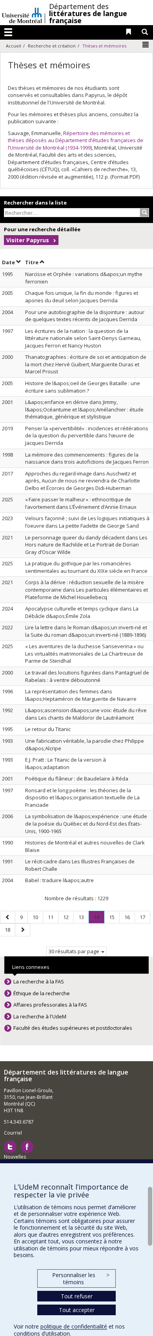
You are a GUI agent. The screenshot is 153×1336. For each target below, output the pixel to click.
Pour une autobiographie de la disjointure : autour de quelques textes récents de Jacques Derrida (84, 316)
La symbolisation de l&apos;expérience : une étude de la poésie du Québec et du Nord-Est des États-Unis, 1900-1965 (86, 823)
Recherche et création (52, 46)
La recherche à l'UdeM (39, 1016)
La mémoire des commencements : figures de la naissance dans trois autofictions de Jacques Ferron (87, 458)
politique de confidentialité (73, 1326)
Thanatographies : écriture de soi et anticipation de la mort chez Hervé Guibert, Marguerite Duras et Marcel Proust (85, 364)
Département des (88, 13)
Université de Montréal (22, 12)
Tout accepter (77, 1310)
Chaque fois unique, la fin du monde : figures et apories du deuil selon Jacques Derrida (81, 296)
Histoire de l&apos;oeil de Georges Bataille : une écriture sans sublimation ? (82, 387)
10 (37, 917)
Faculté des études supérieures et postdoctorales (72, 1027)
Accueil (13, 46)
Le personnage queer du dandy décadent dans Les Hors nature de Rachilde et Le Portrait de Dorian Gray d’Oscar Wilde (86, 545)
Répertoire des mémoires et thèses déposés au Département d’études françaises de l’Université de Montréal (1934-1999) (75, 140)
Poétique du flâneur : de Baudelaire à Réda (76, 778)
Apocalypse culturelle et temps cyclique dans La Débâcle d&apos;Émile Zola (81, 612)
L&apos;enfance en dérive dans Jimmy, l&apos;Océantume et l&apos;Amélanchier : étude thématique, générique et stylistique (84, 409)
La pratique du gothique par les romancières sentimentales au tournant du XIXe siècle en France (86, 567)
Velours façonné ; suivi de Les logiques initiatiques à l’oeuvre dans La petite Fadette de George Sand (87, 522)
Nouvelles (15, 1156)
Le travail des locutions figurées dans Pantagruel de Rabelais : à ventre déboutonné (87, 676)
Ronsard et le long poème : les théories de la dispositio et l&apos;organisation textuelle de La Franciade (82, 797)
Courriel (13, 1132)
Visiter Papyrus (27, 240)
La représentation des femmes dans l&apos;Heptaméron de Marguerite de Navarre (81, 695)
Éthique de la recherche (41, 993)
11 (52, 917)
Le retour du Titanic (48, 729)
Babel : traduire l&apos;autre (59, 880)
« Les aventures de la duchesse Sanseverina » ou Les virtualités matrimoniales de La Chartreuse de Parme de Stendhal (84, 653)
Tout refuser (77, 1296)
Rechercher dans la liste (35, 202)
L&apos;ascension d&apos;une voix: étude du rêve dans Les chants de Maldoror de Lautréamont (86, 714)
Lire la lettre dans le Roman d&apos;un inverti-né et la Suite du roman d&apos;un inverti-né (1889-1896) (86, 631)
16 (129, 917)
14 (98, 918)
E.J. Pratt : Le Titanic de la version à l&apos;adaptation (65, 763)
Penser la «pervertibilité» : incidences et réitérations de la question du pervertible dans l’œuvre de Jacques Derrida (86, 435)
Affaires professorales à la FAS (50, 1004)
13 (83, 917)
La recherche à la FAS (38, 981)
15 (114, 917)
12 (68, 917)
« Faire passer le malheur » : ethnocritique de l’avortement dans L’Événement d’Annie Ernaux (81, 503)
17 (144, 917)
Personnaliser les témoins (80, 1278)
